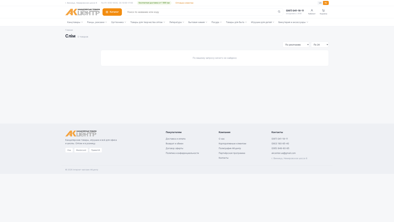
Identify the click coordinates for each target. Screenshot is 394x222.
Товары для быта (235, 22)
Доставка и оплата (175, 138)
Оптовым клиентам (184, 3)
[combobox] (200, 12)
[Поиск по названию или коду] (279, 12)
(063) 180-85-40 (280, 143)
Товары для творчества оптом (146, 22)
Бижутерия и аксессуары (292, 22)
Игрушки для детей (261, 22)
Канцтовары (73, 22)
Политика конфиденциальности (182, 153)
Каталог (114, 11)
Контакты (224, 157)
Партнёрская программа (232, 153)
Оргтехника (117, 22)
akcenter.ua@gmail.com (283, 153)
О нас (222, 138)
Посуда (215, 22)
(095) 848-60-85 (280, 148)
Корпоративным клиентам (232, 143)
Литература (175, 22)
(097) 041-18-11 (279, 138)
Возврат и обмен (174, 143)
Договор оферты (174, 148)
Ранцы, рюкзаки (95, 22)
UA (320, 3)
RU (326, 3)
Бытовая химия (196, 22)
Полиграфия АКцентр (230, 148)
